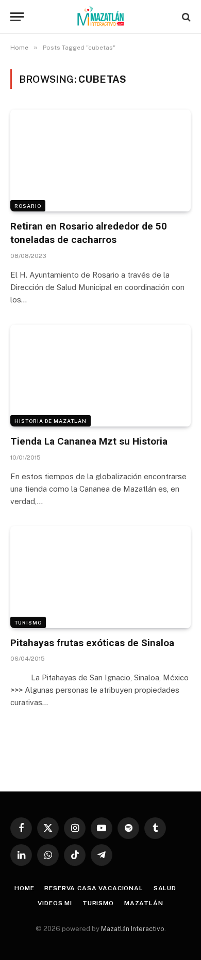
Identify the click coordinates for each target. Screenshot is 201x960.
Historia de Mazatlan (50, 421)
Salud (165, 888)
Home (24, 888)
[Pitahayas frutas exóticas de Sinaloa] (100, 577)
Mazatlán (143, 903)
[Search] (185, 16)
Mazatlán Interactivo (132, 929)
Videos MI (55, 903)
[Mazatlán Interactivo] (101, 17)
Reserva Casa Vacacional (93, 888)
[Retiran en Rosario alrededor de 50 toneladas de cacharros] (100, 160)
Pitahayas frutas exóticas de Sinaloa (92, 643)
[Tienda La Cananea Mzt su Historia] (100, 375)
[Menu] (17, 16)
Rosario (27, 206)
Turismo (28, 622)
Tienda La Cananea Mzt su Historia (88, 441)
